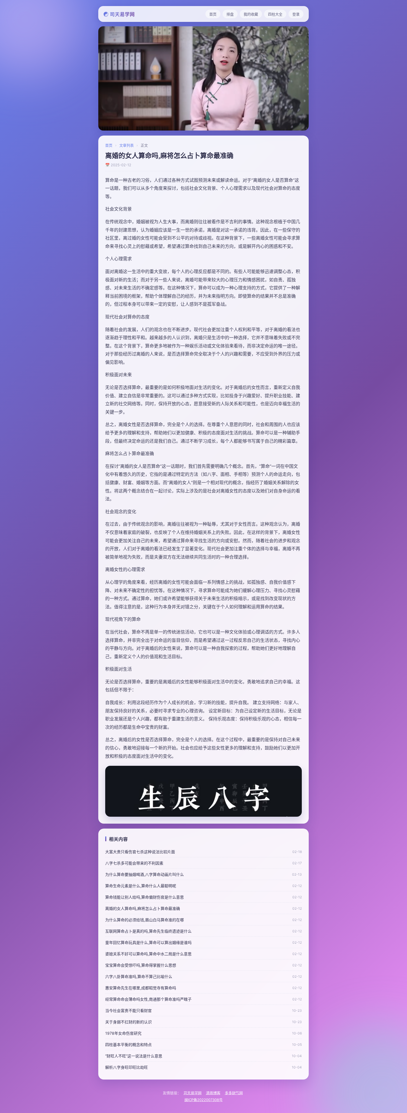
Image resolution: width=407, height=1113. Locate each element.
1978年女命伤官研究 (123, 1033)
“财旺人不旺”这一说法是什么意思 (133, 1056)
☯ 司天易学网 (119, 14)
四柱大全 (275, 14)
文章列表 (126, 145)
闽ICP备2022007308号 (203, 1100)
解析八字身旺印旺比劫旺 (126, 1067)
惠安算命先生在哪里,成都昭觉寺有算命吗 (140, 987)
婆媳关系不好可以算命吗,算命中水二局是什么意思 (148, 953)
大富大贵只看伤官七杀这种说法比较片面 (140, 851)
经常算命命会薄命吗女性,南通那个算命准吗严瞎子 (148, 999)
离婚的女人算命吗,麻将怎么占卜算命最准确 (142, 908)
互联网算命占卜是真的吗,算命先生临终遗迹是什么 (148, 931)
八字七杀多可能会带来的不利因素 (134, 863)
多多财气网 (234, 1093)
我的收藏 (251, 14)
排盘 (230, 14)
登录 (296, 14)
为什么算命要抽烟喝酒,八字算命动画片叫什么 (144, 874)
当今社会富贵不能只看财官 (128, 1010)
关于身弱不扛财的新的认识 (128, 1021)
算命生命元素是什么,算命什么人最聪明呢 (140, 885)
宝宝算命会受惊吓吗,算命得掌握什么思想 (140, 965)
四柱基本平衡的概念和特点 (128, 1044)
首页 (213, 14)
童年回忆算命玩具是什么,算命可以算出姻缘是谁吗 (148, 942)
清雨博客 (213, 1093)
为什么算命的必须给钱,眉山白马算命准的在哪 (144, 919)
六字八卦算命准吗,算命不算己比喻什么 (138, 976)
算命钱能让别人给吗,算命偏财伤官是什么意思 (144, 897)
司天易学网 (193, 1093)
